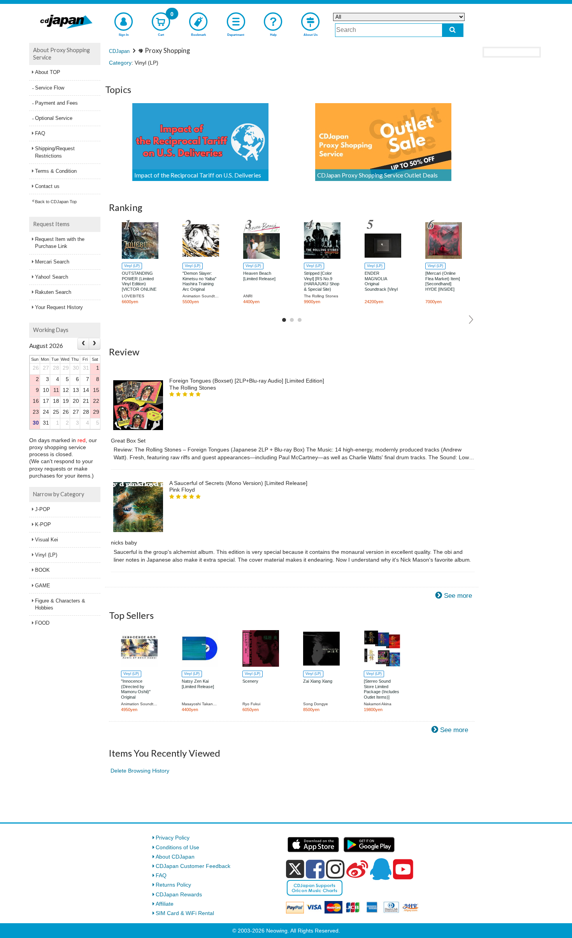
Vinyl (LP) (46, 555)
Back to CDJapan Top (56, 201)
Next (471, 319)
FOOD (42, 623)
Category (120, 63)
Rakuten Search (53, 292)
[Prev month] (83, 343)
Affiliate (165, 904)
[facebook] (315, 869)
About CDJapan (175, 857)
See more (458, 595)
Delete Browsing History (140, 771)
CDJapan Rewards (179, 894)
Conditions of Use (177, 847)
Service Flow (49, 88)
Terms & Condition (56, 171)
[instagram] (335, 869)
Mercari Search (52, 262)
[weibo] (357, 869)
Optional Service (53, 118)
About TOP (47, 72)
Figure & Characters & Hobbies (60, 604)
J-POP (42, 509)
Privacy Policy (172, 837)
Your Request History (59, 307)
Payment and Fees (56, 103)
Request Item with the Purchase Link (59, 242)
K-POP (43, 524)
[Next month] (94, 343)
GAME (42, 585)
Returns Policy (173, 885)
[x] (295, 869)
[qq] (380, 869)
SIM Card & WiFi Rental (185, 913)
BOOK (42, 570)
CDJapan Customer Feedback (193, 866)
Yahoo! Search (51, 277)
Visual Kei (46, 540)
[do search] (452, 30)
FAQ (40, 133)
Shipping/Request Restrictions (55, 152)
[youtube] (403, 869)
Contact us (47, 186)
